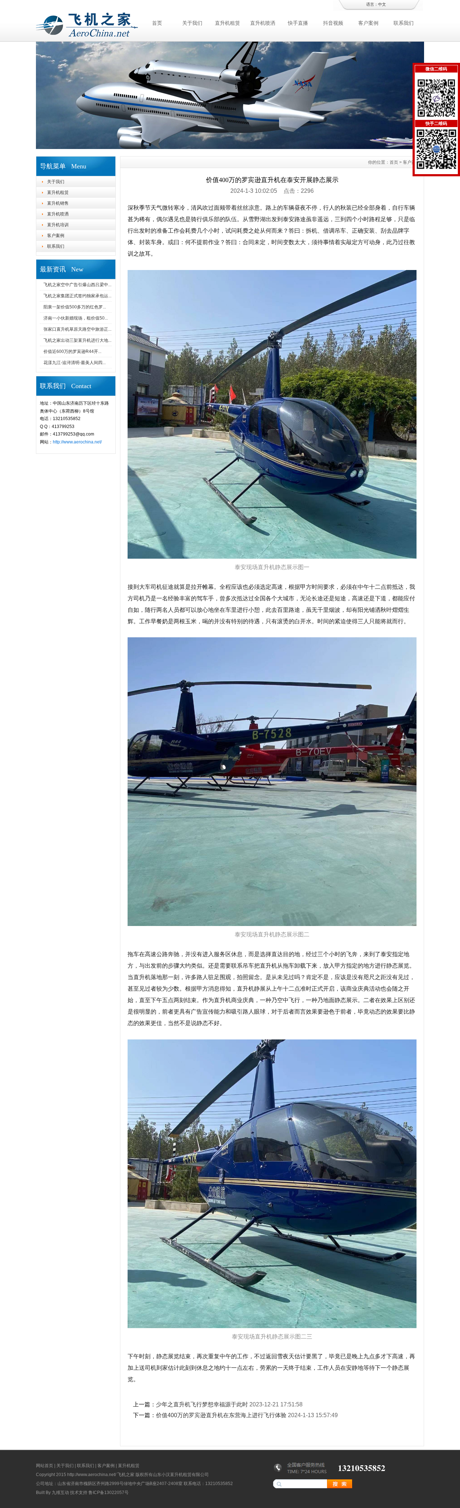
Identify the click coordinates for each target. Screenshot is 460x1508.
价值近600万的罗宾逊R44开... (72, 351)
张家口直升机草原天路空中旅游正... (77, 329)
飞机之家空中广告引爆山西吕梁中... (77, 284)
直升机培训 (58, 224)
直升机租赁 (227, 23)
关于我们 (192, 23)
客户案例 (368, 23)
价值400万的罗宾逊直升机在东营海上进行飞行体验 (221, 1415)
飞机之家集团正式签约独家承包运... (77, 295)
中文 (382, 4)
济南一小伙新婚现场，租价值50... (75, 318)
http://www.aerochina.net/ (77, 442)
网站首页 (44, 1465)
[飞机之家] (230, 147)
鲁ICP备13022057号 (108, 1492)
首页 (157, 23)
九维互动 (60, 1492)
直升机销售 (58, 203)
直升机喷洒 (262, 23)
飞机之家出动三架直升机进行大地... (77, 340)
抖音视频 (333, 23)
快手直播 (298, 23)
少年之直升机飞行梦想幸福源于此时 (202, 1404)
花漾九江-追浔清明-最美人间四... (74, 362)
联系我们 (404, 23)
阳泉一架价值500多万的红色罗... (74, 306)
